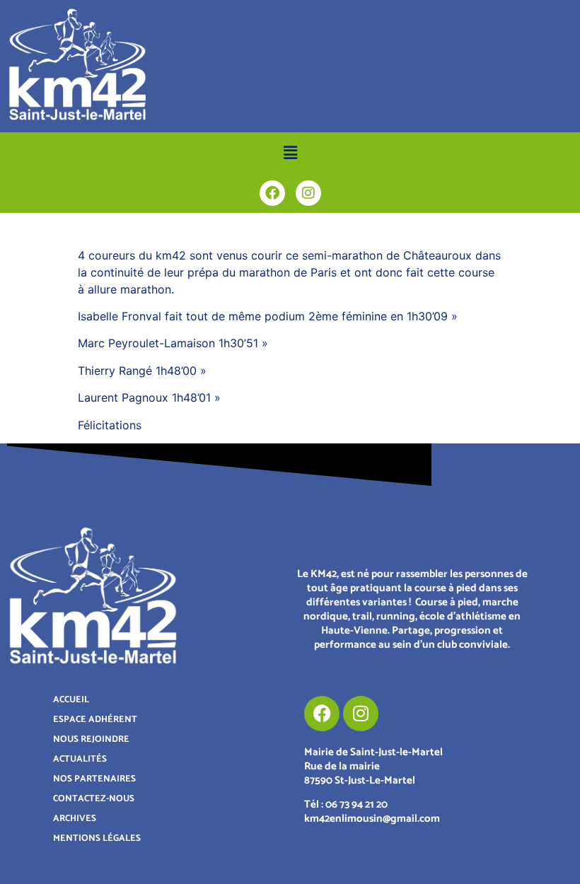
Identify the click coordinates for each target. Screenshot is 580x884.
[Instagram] (308, 193)
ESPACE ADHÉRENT (95, 719)
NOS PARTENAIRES (94, 779)
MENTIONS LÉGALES (97, 838)
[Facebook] (272, 193)
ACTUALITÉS (80, 759)
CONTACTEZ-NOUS (93, 798)
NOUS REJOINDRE (91, 739)
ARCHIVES (74, 818)
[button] (290, 152)
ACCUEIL (71, 699)
